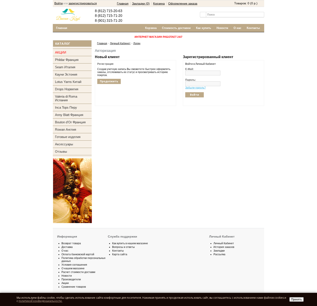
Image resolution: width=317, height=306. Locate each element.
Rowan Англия (65, 129)
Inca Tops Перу (66, 107)
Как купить (203, 28)
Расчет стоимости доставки (78, 272)
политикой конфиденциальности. (40, 301)
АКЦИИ (60, 52)
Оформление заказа (182, 3)
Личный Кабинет (120, 43)
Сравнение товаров (73, 286)
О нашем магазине (73, 268)
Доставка (67, 247)
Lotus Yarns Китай (68, 82)
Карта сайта (119, 254)
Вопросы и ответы (123, 247)
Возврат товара (71, 243)
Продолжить (109, 81)
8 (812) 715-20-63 (108, 11)
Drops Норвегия (66, 89)
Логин (136, 43)
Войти (58, 3)
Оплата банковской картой (77, 254)
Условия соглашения (74, 264)
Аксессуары (64, 144)
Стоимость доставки (176, 28)
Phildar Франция (66, 60)
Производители (71, 279)
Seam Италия (65, 67)
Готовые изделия (67, 137)
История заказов (223, 247)
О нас (237, 28)
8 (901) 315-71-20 (108, 20)
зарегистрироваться (83, 3)
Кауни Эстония (66, 74)
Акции (65, 283)
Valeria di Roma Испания (66, 98)
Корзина (159, 3)
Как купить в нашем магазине (130, 243)
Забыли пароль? (195, 87)
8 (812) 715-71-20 (108, 15)
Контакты (253, 28)
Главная (123, 3)
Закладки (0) (141, 3)
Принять (296, 299)
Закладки (219, 250)
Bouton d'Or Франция (70, 122)
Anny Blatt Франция (69, 115)
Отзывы (61, 151)
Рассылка (219, 254)
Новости (222, 28)
